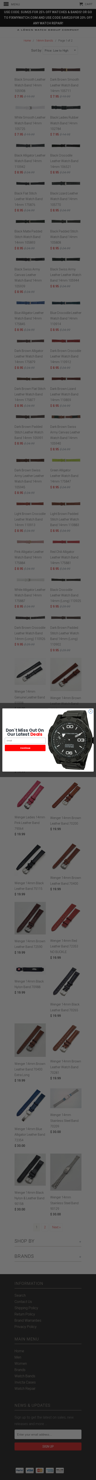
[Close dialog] (91, 711)
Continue (25, 747)
